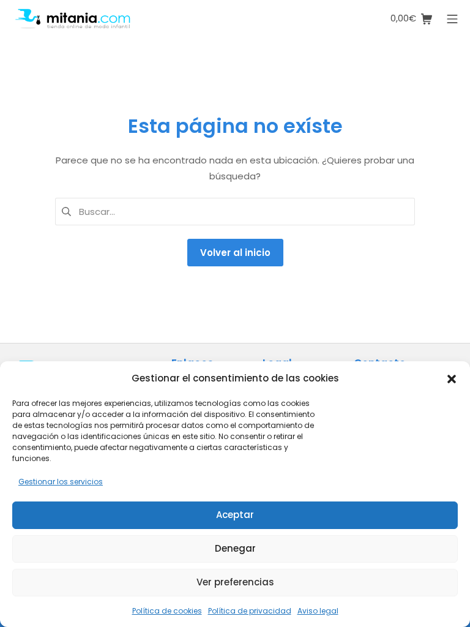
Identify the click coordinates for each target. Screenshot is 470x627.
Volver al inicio (235, 252)
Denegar (235, 548)
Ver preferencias (235, 582)
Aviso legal (317, 611)
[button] (452, 378)
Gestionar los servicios (60, 481)
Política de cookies (167, 611)
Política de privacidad (249, 611)
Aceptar (235, 514)
